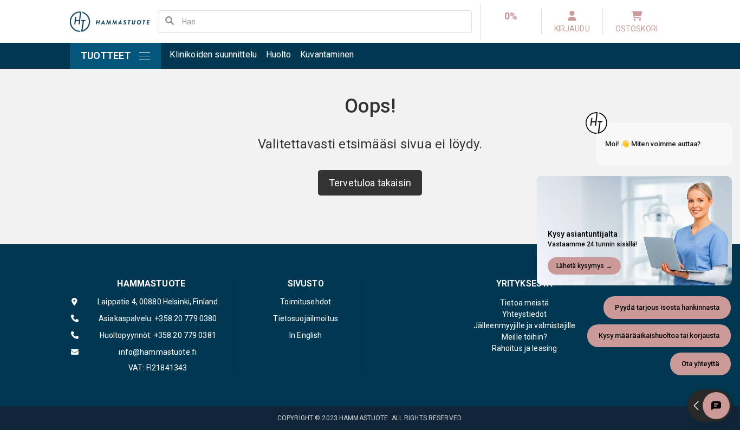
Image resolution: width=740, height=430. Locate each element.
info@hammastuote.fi (158, 352)
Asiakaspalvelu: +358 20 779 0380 (158, 318)
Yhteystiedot (524, 314)
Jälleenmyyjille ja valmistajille (524, 325)
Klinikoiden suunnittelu (213, 54)
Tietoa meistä (524, 302)
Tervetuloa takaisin (370, 182)
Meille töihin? (524, 337)
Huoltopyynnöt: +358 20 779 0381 (158, 335)
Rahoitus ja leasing (524, 348)
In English (305, 335)
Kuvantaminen (327, 54)
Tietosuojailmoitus (305, 318)
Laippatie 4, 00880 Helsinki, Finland (158, 301)
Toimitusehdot (305, 301)
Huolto (278, 54)
